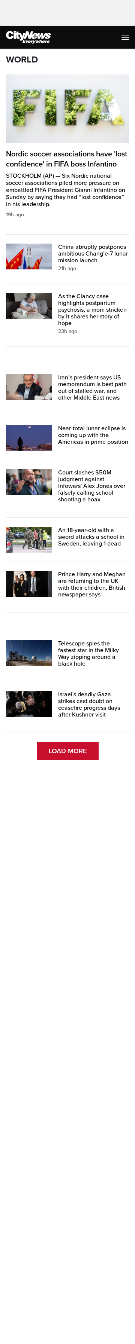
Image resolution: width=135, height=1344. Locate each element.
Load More (68, 751)
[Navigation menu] (126, 37)
